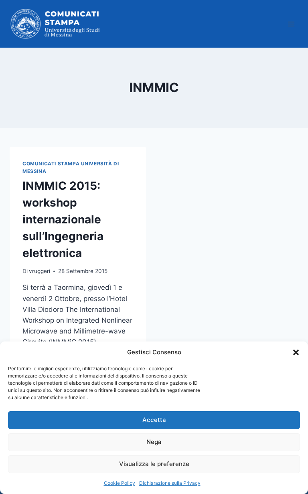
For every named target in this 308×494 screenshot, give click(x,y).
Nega (154, 442)
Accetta (154, 420)
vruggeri (39, 271)
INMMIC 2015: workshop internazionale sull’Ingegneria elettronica (62, 219)
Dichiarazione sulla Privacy (170, 483)
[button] (296, 352)
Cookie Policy (119, 483)
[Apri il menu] (291, 24)
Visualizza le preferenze (154, 464)
